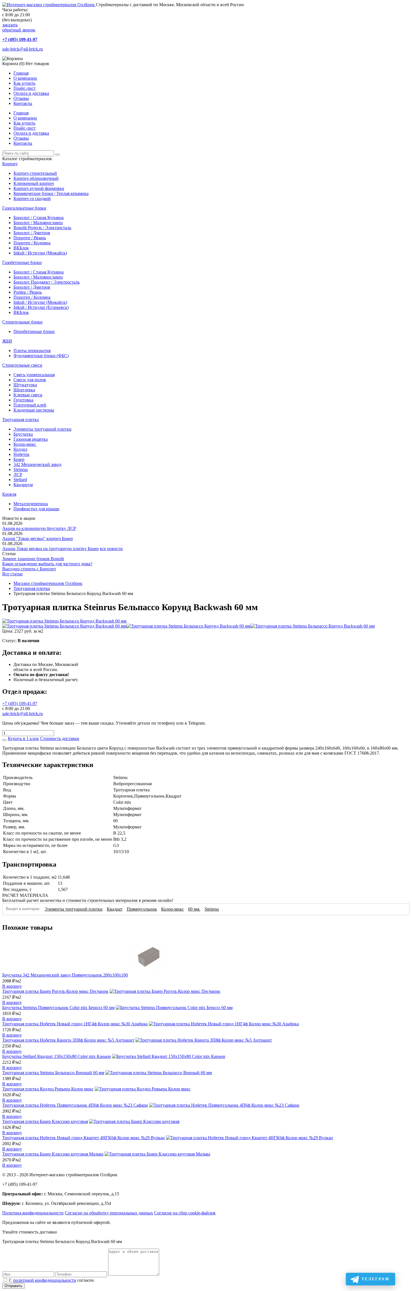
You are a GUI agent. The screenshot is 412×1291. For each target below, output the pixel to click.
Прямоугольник (142, 909)
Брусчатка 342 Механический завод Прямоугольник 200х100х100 (65, 975)
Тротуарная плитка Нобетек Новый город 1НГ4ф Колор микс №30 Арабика (75, 1023)
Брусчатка (23, 434)
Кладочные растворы (33, 410)
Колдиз (20, 449)
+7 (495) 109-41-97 (19, 39)
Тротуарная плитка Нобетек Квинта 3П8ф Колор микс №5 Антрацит (68, 1040)
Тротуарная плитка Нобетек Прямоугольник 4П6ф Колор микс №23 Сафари (75, 1105)
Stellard (20, 479)
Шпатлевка (24, 389)
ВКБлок (21, 247)
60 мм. (194, 909)
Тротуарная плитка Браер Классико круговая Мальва (52, 1154)
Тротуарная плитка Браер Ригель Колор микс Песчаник (55, 991)
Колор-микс (24, 444)
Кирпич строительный (35, 173)
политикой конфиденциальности (44, 1280)
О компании (25, 78)
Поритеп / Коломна (31, 242)
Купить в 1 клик (23, 738)
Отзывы (21, 98)
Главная (21, 73)
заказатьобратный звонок (18, 27)
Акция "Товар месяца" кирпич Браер (37, 538)
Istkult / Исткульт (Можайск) (40, 253)
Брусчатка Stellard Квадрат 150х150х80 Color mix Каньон (56, 1056)
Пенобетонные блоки (34, 331)
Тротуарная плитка (20, 419)
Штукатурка (25, 384)
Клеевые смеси (27, 394)
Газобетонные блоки (22, 262)
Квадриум (23, 484)
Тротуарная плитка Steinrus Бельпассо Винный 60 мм (53, 1072)
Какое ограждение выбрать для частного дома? (47, 563)
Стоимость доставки (59, 738)
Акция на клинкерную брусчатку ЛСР (39, 528)
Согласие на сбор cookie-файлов (185, 1212)
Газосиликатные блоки (24, 208)
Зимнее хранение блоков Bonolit (33, 558)
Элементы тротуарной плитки (42, 429)
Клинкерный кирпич (33, 183)
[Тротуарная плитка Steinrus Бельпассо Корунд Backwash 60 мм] (64, 621)
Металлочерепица (30, 503)
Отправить (13, 1286)
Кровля (9, 494)
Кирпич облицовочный (36, 178)
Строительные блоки (22, 322)
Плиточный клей (29, 405)
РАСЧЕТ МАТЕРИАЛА (25, 895)
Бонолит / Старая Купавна (38, 217)
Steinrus (20, 469)
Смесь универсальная (34, 374)
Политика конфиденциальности (33, 1212)
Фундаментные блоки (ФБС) (41, 355)
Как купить (24, 83)
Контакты (22, 103)
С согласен (51, 1280)
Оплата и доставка (31, 93)
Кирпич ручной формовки (38, 188)
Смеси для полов (29, 379)
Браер (18, 459)
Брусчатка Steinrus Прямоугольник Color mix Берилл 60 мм (58, 1007)
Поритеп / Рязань (29, 237)
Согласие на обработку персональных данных (109, 1212)
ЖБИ (7, 341)
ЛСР (17, 474)
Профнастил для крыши (36, 508)
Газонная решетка (30, 439)
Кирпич (9, 163)
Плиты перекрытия (31, 350)
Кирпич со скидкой (32, 198)
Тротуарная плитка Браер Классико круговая (45, 1121)
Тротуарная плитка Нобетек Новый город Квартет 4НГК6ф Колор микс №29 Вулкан (83, 1137)
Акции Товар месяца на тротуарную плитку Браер (50, 548)
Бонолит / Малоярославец (38, 222)
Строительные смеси (22, 365)
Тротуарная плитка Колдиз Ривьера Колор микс (48, 1088)
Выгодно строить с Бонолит (29, 568)
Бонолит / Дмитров (31, 232)
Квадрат (114, 909)
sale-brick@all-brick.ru (22, 49)
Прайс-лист (24, 88)
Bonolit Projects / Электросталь (42, 227)
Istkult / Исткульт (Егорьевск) (41, 307)
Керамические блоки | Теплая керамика (51, 193)
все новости (111, 548)
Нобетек (21, 454)
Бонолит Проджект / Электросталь (46, 282)
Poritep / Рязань (27, 292)
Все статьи (12, 573)
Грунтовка (23, 400)
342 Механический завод (37, 464)
